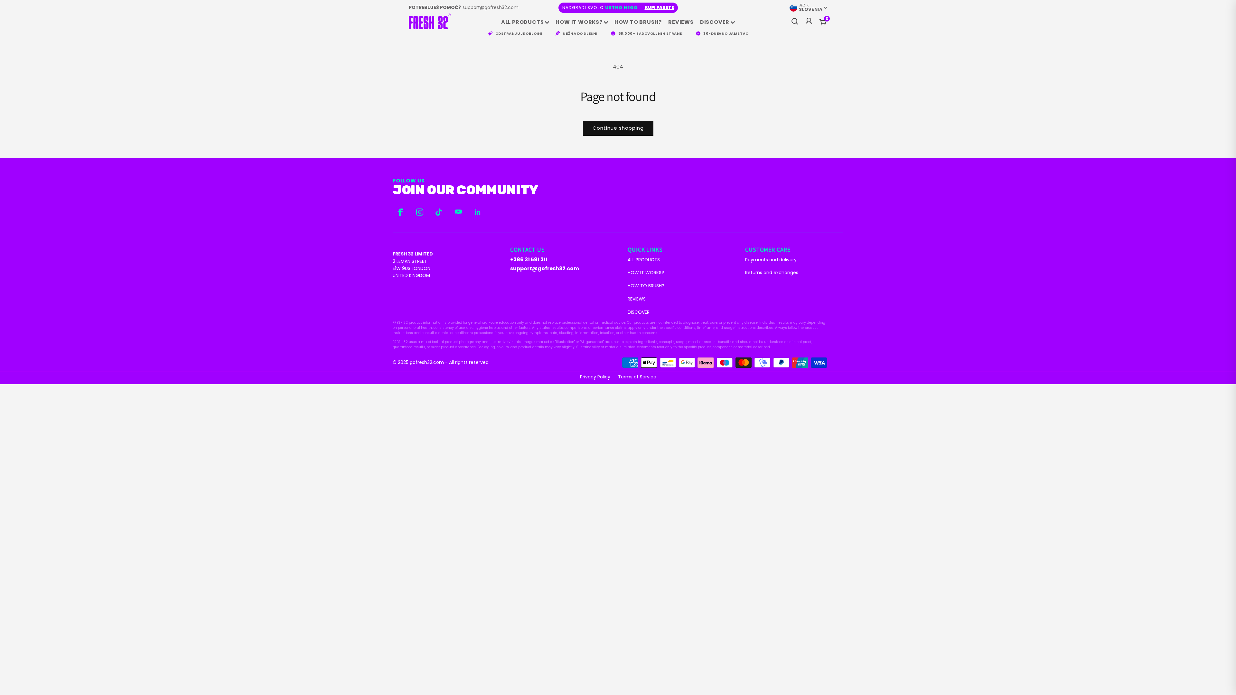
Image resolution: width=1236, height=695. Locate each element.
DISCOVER (714, 22)
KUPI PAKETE (659, 8)
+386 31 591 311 (529, 259)
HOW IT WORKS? (579, 22)
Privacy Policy (595, 377)
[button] (827, 19)
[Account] (809, 22)
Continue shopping (618, 128)
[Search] (795, 21)
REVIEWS (681, 22)
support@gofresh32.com (491, 7)
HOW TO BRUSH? (638, 22)
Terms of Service (637, 377)
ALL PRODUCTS (522, 22)
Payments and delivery (771, 259)
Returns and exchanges (771, 272)
